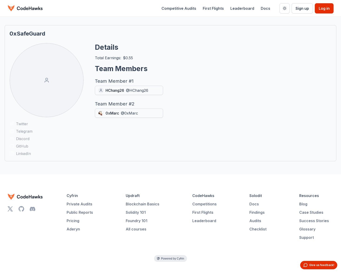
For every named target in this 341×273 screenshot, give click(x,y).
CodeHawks (203, 195)
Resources (309, 195)
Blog (303, 204)
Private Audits (79, 204)
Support (306, 237)
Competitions (204, 204)
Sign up (302, 8)
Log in (324, 8)
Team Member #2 (115, 104)
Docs (265, 8)
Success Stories (314, 220)
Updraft (133, 195)
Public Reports (80, 212)
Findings (257, 212)
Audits (255, 220)
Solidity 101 (136, 212)
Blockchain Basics (142, 204)
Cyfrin (72, 195)
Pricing (73, 220)
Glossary (307, 229)
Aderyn (73, 229)
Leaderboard (242, 8)
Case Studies (311, 212)
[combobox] (129, 90)
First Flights (213, 8)
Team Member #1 (114, 81)
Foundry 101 (136, 220)
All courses (136, 229)
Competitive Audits (178, 8)
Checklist (258, 229)
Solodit (255, 195)
